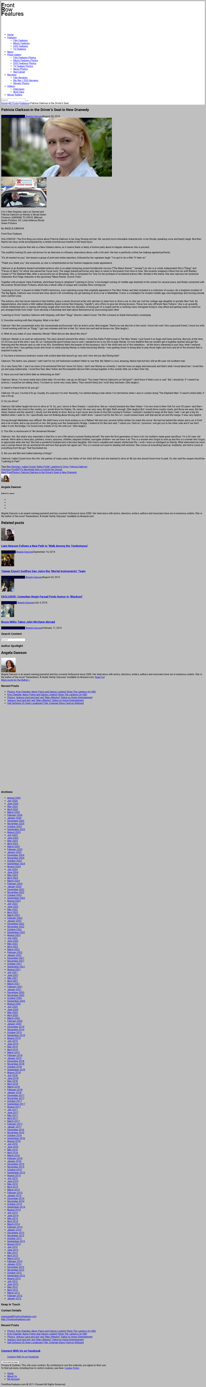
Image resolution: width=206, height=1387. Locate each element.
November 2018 (15, 1064)
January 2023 (14, 920)
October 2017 (14, 1101)
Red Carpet (19, 71)
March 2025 (13, 846)
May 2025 (12, 840)
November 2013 (15, 1235)
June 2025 (12, 838)
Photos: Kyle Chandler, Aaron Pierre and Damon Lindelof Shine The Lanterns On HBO (51, 691)
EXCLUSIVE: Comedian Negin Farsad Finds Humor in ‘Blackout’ (42, 596)
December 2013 (15, 1232)
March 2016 (13, 1155)
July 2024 (12, 869)
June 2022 (12, 941)
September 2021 (16, 966)
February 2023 (14, 918)
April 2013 (12, 1255)
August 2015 (14, 1175)
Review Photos (21, 83)
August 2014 (14, 1209)
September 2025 (16, 829)
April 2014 (12, 1221)
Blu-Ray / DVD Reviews (25, 80)
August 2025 (14, 832)
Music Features (21, 43)
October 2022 (14, 929)
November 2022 (15, 926)
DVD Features (20, 46)
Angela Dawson (34, 116)
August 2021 (14, 969)
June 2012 (12, 1284)
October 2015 (14, 1169)
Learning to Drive (59, 466)
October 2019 (14, 1032)
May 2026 (12, 806)
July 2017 (12, 1109)
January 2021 (14, 989)
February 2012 (14, 1295)
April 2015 (12, 1187)
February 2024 (14, 883)
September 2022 (16, 932)
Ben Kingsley (14, 466)
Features (12, 37)
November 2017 (15, 1098)
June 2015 (12, 1181)
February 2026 (14, 815)
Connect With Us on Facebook (20, 1351)
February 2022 (14, 952)
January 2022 (14, 955)
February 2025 (14, 849)
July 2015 (12, 1178)
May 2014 (12, 1218)
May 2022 (12, 943)
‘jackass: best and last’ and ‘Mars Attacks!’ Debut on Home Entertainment (45, 700)
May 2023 (12, 909)
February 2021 (14, 986)
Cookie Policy (72, 1368)
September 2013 (16, 1241)
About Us (12, 1376)
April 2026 (12, 809)
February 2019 (14, 1055)
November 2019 (15, 1029)
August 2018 (14, 1072)
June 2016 (12, 1146)
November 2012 (15, 1270)
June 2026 (12, 803)
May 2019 (12, 1046)
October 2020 (14, 998)
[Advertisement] (56, 23)
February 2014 (14, 1227)
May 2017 (12, 1115)
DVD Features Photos (24, 63)
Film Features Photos (24, 57)
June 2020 (12, 1009)
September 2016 (16, 1138)
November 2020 (15, 995)
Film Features (20, 40)
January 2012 (14, 1298)
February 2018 (14, 1089)
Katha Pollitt (43, 466)
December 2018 (15, 1061)
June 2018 (12, 1078)
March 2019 (13, 1052)
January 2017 (14, 1126)
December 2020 (15, 992)
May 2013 (12, 1252)
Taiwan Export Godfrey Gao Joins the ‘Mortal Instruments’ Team (43, 571)
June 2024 (12, 872)
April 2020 (12, 1015)
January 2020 (14, 1023)
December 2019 (15, 1026)
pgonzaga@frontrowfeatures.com (18, 1316)
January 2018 (14, 1092)
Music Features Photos (25, 60)
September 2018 (16, 1069)
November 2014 (15, 1201)
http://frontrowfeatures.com (15, 1319)
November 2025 (15, 823)
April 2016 (12, 1152)
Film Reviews (20, 77)
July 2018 (12, 1075)
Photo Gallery (14, 54)
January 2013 (14, 1264)
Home (10, 34)
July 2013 (12, 1247)
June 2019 (12, 1044)
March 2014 (13, 1224)
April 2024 (12, 878)
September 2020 (16, 1001)
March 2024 (13, 880)
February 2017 (14, 1124)
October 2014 (14, 1204)
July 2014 (12, 1212)
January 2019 (14, 1058)
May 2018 (12, 1081)
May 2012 (12, 1287)
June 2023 (12, 906)
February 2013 (14, 1261)
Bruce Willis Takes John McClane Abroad (28, 622)
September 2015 (16, 1172)
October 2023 (14, 895)
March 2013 (13, 1258)
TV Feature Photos (23, 66)
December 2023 (15, 889)
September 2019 (16, 1035)
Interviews (18, 89)
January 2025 (14, 852)
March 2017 (13, 1121)
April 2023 (12, 912)
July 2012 (12, 1281)
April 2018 (12, 1084)
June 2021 (12, 975)
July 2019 (12, 1041)
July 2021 (12, 972)
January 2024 (14, 886)
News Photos (20, 69)
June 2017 (12, 1112)
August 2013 (14, 1244)
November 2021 (15, 961)
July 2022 (12, 938)
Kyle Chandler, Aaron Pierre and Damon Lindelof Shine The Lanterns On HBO (47, 694)
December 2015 (15, 1164)
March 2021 (13, 983)
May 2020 (12, 1012)
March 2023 (13, 915)
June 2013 (12, 1249)
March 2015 (13, 1189)
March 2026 (13, 812)
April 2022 (12, 946)
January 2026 (14, 818)
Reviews (11, 74)
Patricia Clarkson (78, 466)
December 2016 (15, 1129)
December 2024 (15, 855)
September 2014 (16, 1207)
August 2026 (14, 797)
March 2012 (13, 1292)
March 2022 (13, 949)
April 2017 (12, 1118)
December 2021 (15, 958)
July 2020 (12, 1006)
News (10, 51)
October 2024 (14, 860)
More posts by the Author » (15, 680)
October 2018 (14, 1066)
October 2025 (14, 826)
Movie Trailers (14, 94)
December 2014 (15, 1198)
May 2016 (12, 1149)
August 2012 (14, 1278)
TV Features (19, 49)
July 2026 (12, 800)
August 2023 (14, 900)
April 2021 (12, 981)
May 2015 (12, 1184)
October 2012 (14, 1272)
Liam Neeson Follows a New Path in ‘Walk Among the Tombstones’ (44, 546)
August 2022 (14, 935)
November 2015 (15, 1167)
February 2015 (14, 1192)
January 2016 (14, 1161)
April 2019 (12, 1049)
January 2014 (14, 1229)
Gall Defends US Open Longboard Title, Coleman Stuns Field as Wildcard (45, 703)
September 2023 (16, 898)
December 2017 (15, 1095)
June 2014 (12, 1215)
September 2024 (16, 863)
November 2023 (15, 892)
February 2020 (14, 1021)
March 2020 (13, 1018)
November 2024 (15, 858)
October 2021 (14, 963)
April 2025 (12, 843)
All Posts (14, 103)
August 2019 (14, 1038)
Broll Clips (18, 91)
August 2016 (14, 1141)
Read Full (100, 677)
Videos (11, 86)
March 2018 (13, 1086)
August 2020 (14, 1003)
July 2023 (12, 903)
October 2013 (14, 1238)
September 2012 (16, 1275)
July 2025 (12, 835)
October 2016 (14, 1135)
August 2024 (14, 866)
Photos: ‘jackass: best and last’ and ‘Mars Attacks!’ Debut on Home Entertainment (49, 697)
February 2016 (14, 1158)
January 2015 (14, 1195)
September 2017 (16, 1104)
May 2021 (12, 978)
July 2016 (12, 1144)
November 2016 (15, 1132)
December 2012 (15, 1267)
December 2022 (15, 923)
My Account (13, 1379)
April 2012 (12, 1290)
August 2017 (14, 1106)
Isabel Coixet (29, 466)
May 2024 (12, 875)
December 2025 (15, 820)
